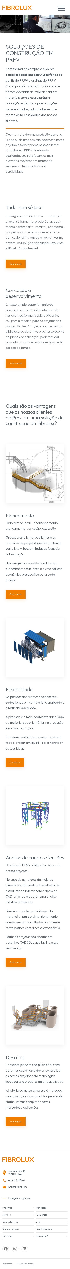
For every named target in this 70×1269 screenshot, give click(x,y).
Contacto (15, 762)
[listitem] (21, 1172)
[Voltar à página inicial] (17, 9)
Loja (38, 1221)
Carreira (7, 1235)
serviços (6, 1214)
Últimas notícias (10, 1228)
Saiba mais (15, 594)
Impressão (7, 1263)
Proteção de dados (24, 1263)
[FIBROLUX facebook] (5, 1249)
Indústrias (41, 1207)
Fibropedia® (42, 1235)
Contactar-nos (10, 1221)
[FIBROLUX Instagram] (15, 1249)
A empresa (41, 1214)
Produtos (7, 1207)
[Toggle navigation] (61, 8)
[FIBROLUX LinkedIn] (24, 1249)
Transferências (44, 1228)
